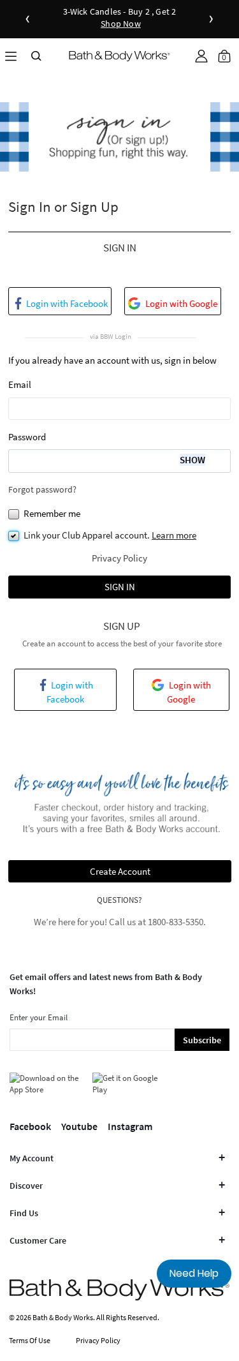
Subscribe (202, 1040)
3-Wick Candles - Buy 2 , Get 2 (120, 18)
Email (19, 384)
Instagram (130, 1126)
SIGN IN (120, 587)
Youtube (79, 1126)
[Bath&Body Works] (119, 55)
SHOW (192, 460)
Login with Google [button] (180, 303)
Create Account (120, 871)
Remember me (52, 513)
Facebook (30, 1126)
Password (27, 437)
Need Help (194, 1273)
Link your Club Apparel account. (110, 535)
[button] (201, 56)
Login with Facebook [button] (66, 303)
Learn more (174, 535)
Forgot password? (42, 489)
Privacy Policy (119, 558)
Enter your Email (39, 1017)
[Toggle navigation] (11, 55)
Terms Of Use (29, 1340)
